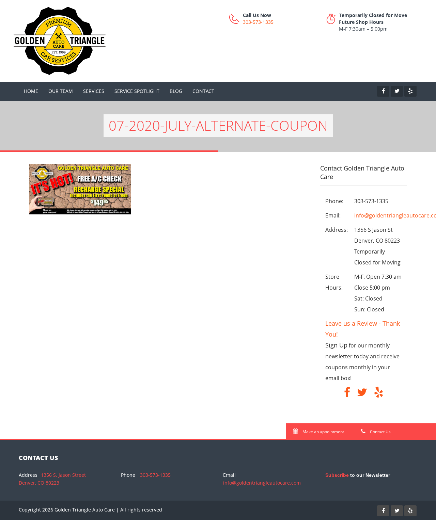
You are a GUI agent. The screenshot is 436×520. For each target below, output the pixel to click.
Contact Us (380, 432)
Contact (203, 91)
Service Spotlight (136, 91)
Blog (176, 91)
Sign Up (336, 345)
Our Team (60, 91)
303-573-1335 (258, 22)
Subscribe (337, 475)
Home (31, 91)
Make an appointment (322, 432)
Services (93, 91)
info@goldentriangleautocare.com (262, 483)
